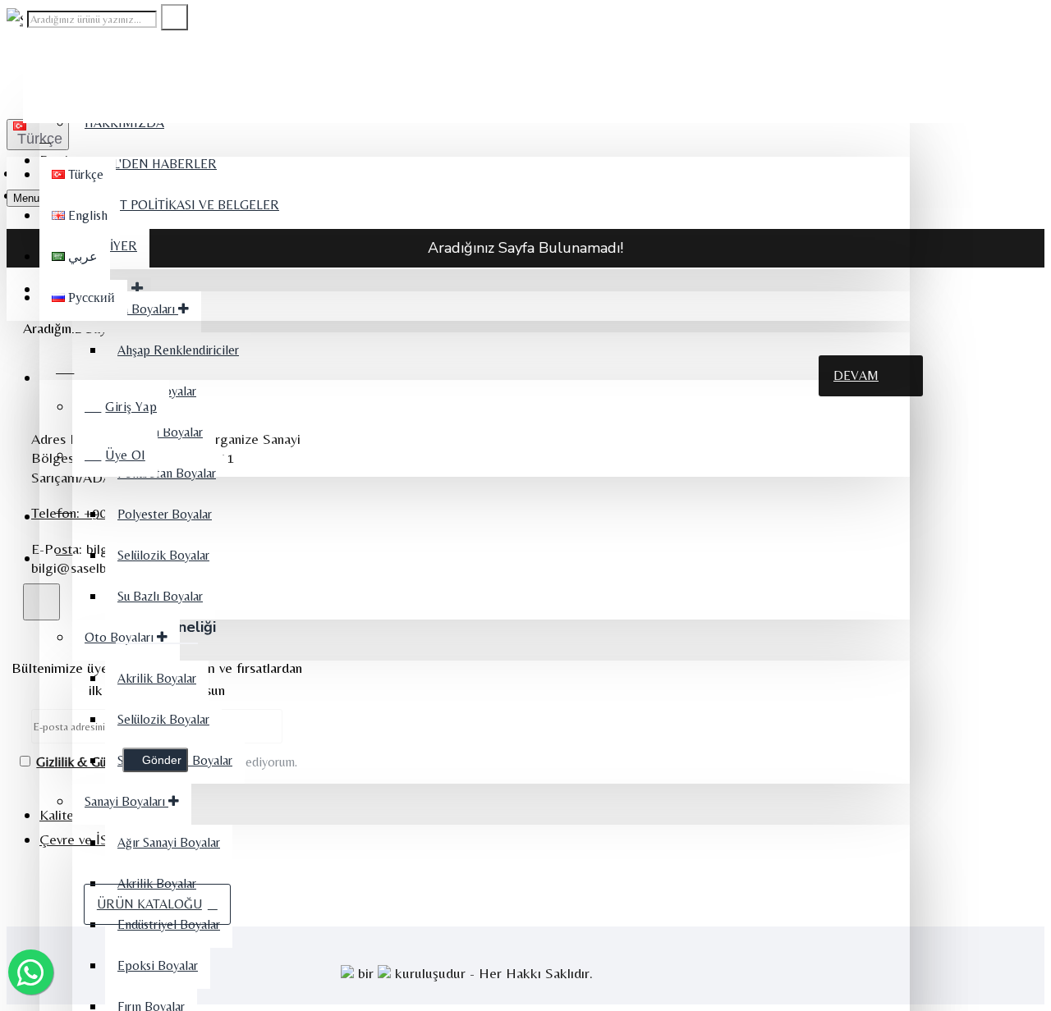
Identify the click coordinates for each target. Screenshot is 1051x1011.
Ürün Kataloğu (149, 904)
